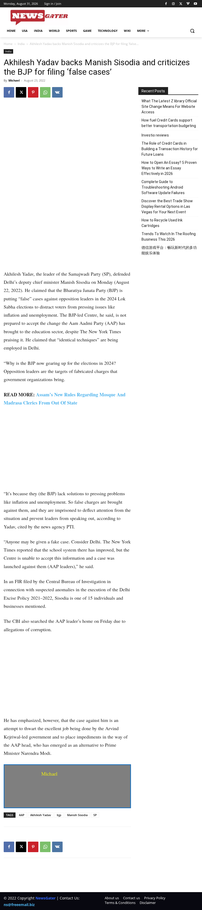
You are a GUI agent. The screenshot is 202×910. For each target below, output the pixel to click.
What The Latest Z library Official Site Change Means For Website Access (169, 106)
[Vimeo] (188, 4)
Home (8, 44)
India (21, 44)
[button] (192, 31)
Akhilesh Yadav (40, 815)
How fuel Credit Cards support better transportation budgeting (169, 123)
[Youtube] (195, 4)
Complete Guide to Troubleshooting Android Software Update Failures (163, 187)
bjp (59, 815)
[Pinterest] (33, 92)
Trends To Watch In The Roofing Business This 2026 (169, 236)
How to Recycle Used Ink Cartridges (162, 223)
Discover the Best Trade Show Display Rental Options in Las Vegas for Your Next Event (167, 206)
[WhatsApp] (45, 92)
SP (95, 815)
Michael (14, 80)
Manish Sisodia (77, 815)
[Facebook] (166, 4)
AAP (21, 815)
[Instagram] (173, 4)
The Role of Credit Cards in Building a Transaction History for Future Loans (170, 148)
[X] (181, 4)
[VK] (57, 92)
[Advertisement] (67, 231)
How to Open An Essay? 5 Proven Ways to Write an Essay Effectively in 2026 (169, 168)
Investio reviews (155, 135)
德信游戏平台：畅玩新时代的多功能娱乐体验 (169, 250)
